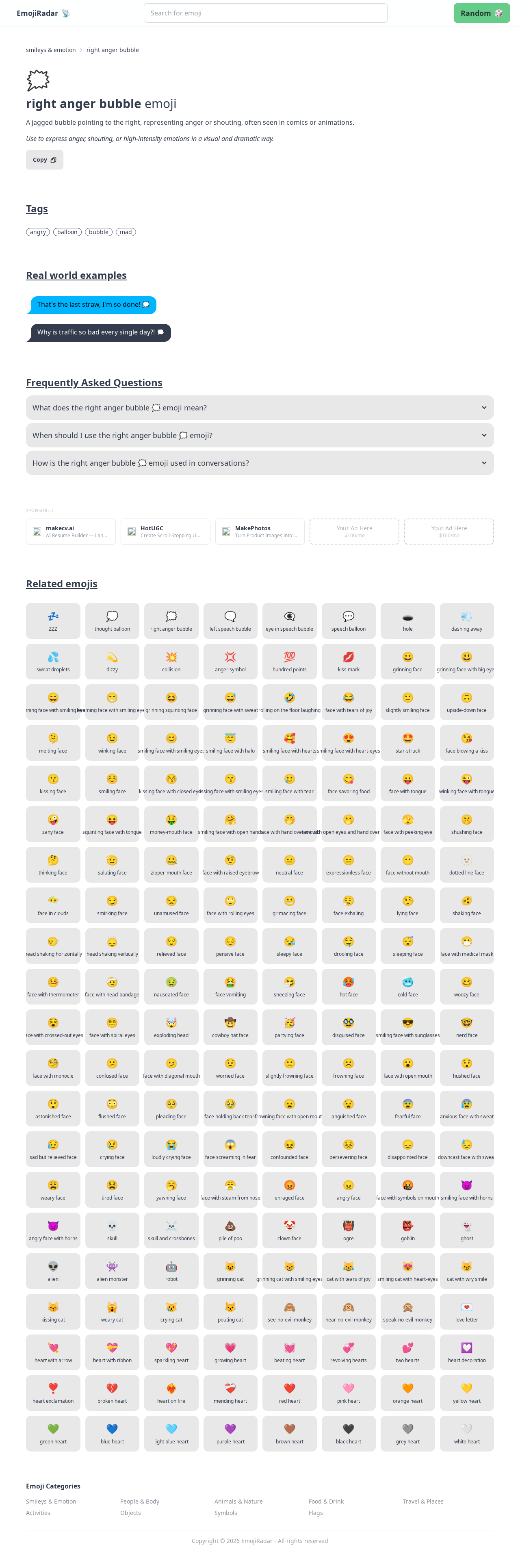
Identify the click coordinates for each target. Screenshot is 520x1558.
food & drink (326, 1501)
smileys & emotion (51, 50)
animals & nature (238, 1501)
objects (130, 1513)
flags (316, 1513)
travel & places (423, 1501)
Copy (40, 159)
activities (38, 1513)
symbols (225, 1513)
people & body (139, 1501)
